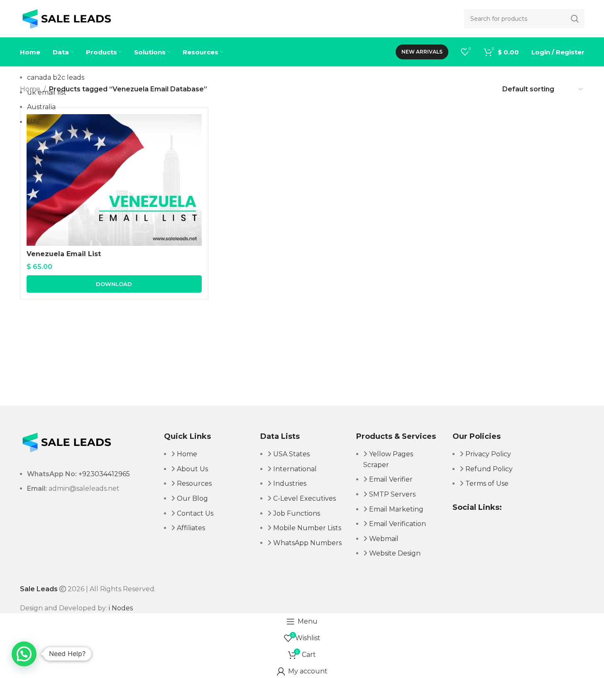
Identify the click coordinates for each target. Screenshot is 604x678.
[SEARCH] (574, 18)
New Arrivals (422, 52)
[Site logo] (66, 18)
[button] (24, 653)
